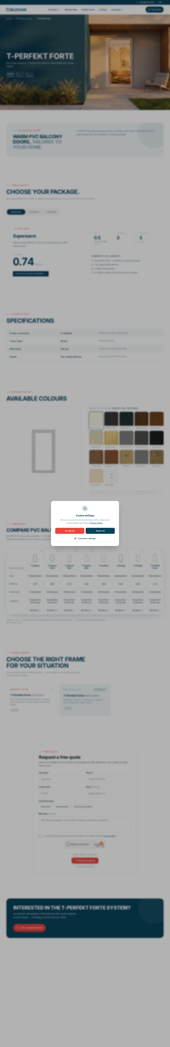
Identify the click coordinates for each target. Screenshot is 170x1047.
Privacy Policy (96, 523)
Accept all (70, 531)
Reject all (100, 531)
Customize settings (87, 538)
